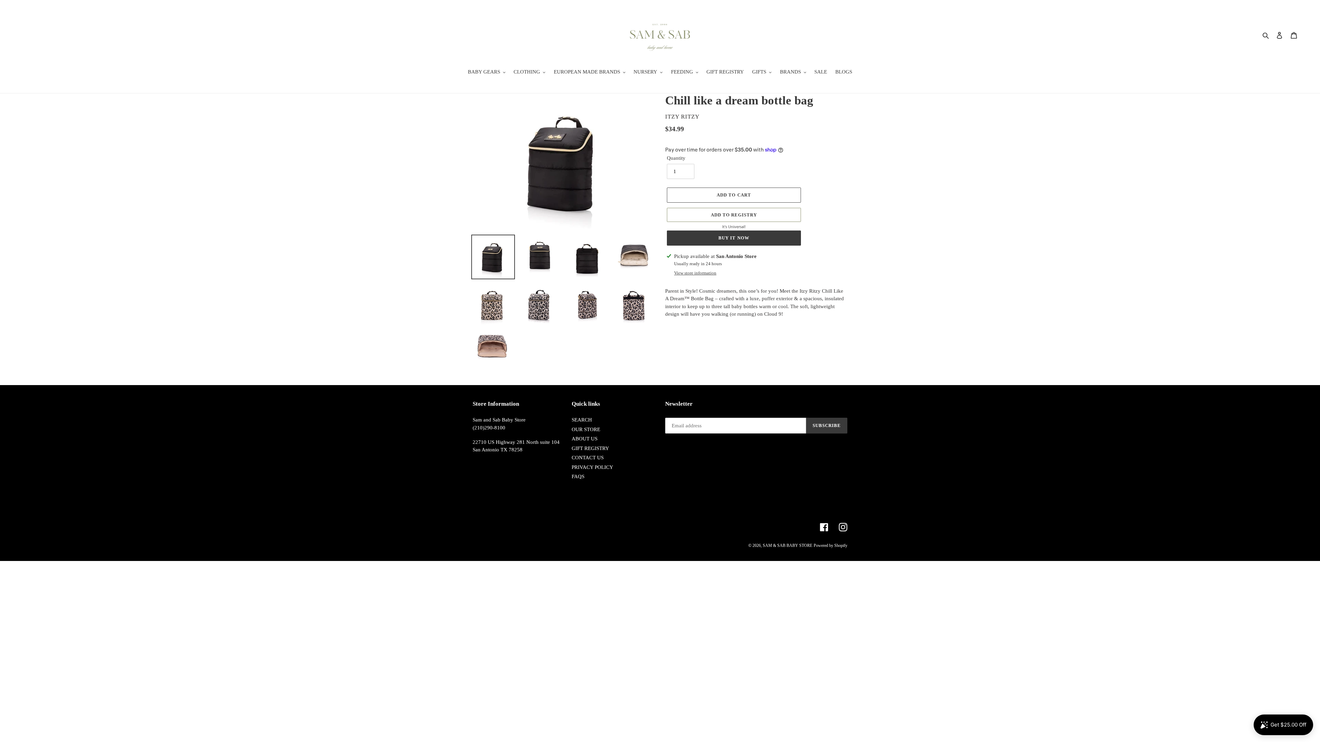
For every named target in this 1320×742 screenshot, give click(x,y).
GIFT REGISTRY (590, 448)
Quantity (676, 158)
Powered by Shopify (830, 545)
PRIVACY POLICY (592, 467)
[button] (734, 215)
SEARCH (582, 420)
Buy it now (733, 237)
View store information (695, 273)
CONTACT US (588, 457)
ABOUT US (584, 438)
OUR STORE (586, 429)
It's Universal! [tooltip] (734, 226)
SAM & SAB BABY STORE (787, 545)
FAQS (578, 476)
